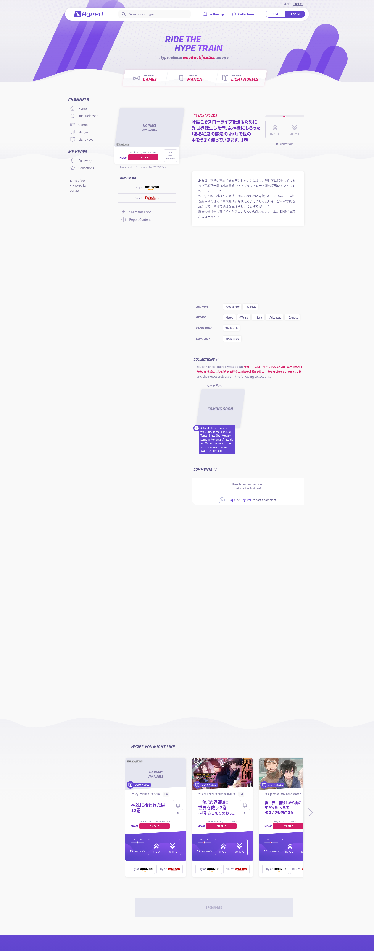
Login (232, 500)
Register (246, 500)
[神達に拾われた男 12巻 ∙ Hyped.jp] (155, 774)
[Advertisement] (248, 263)
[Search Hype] (123, 14)
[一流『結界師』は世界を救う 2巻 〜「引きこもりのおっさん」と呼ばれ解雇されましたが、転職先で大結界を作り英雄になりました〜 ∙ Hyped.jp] (222, 774)
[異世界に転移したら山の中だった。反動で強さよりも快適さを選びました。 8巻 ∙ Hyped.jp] (289, 774)
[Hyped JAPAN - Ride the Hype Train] (88, 14)
